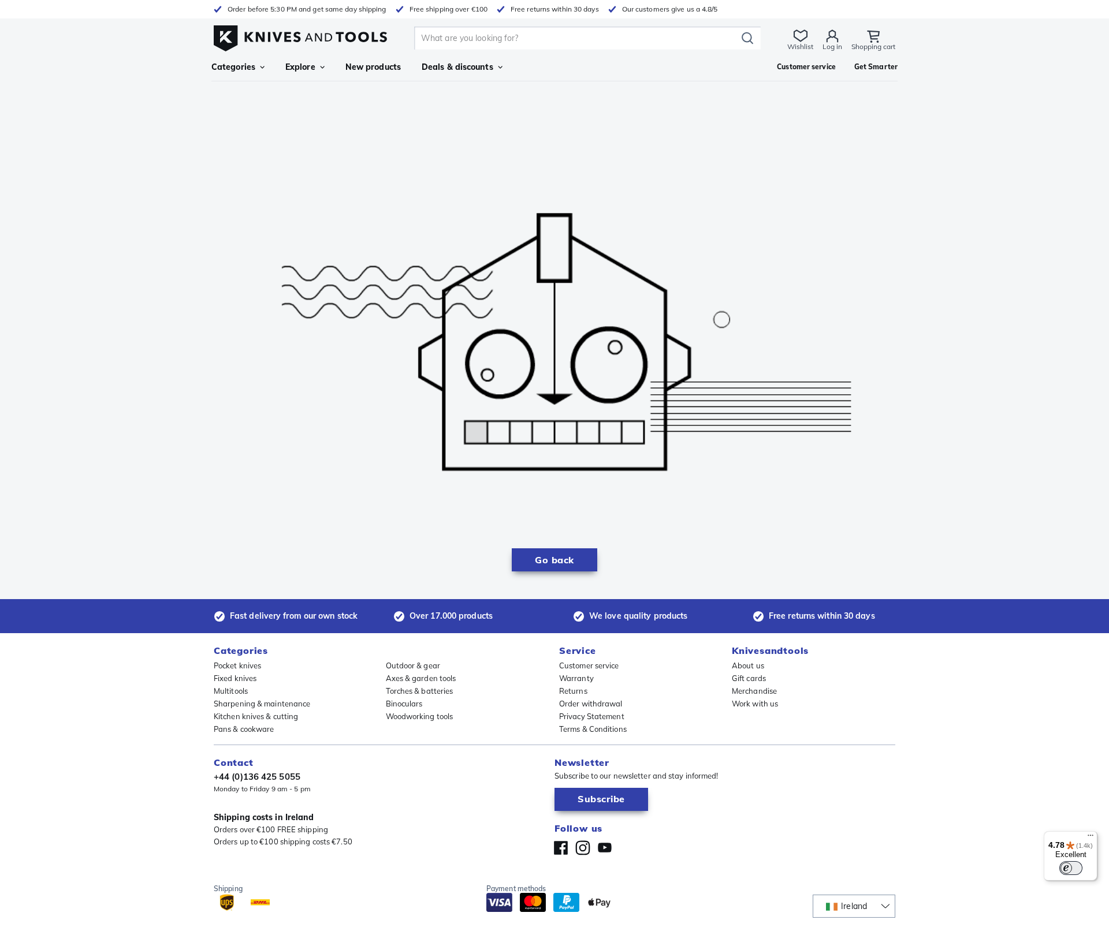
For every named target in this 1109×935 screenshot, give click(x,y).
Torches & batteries (419, 690)
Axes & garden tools (421, 678)
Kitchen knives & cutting (256, 716)
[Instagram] (583, 848)
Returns (573, 690)
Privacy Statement (591, 716)
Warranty (576, 678)
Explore (300, 67)
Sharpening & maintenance (262, 703)
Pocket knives (237, 665)
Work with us (755, 703)
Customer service (589, 665)
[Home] (300, 35)
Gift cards (749, 678)
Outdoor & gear (413, 665)
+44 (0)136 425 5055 (257, 776)
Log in (832, 46)
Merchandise (754, 690)
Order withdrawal (591, 703)
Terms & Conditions (593, 729)
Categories (233, 67)
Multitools (231, 690)
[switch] (1070, 868)
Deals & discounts (457, 67)
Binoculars (404, 703)
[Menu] (1090, 838)
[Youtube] (605, 848)
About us (748, 665)
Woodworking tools (419, 716)
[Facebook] (561, 848)
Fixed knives (235, 678)
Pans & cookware (244, 729)
